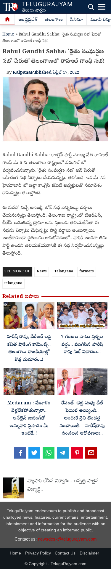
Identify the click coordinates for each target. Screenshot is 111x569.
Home (8, 35)
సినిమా (76, 20)
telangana (13, 283)
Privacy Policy (38, 553)
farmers (86, 271)
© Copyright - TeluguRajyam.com (55, 564)
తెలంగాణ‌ (54, 20)
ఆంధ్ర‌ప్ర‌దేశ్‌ (27, 20)
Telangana (63, 271)
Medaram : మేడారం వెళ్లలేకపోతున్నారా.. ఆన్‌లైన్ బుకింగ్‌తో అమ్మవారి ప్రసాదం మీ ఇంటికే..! (28, 418)
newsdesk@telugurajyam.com (67, 538)
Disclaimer (89, 553)
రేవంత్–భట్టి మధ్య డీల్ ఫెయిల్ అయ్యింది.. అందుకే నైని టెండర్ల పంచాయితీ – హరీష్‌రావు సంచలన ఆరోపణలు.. (82, 418)
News (42, 271)
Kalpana (22, 73)
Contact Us (65, 553)
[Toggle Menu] (101, 6)
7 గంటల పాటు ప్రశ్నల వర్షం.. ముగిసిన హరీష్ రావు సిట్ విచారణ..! (82, 345)
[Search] (91, 7)
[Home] (7, 19)
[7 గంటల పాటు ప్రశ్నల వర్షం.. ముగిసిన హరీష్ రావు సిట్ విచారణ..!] (82, 317)
